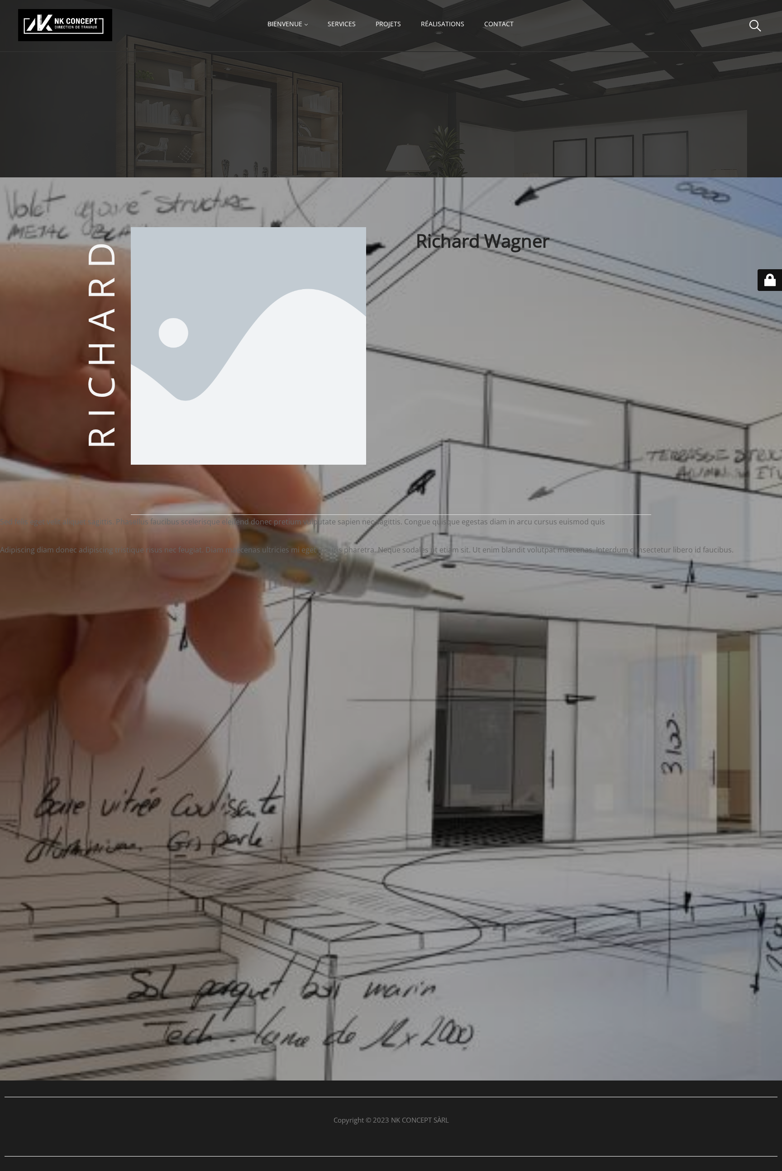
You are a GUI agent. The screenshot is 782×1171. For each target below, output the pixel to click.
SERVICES (342, 23)
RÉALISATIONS (442, 23)
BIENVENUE (284, 23)
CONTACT (499, 23)
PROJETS (388, 23)
